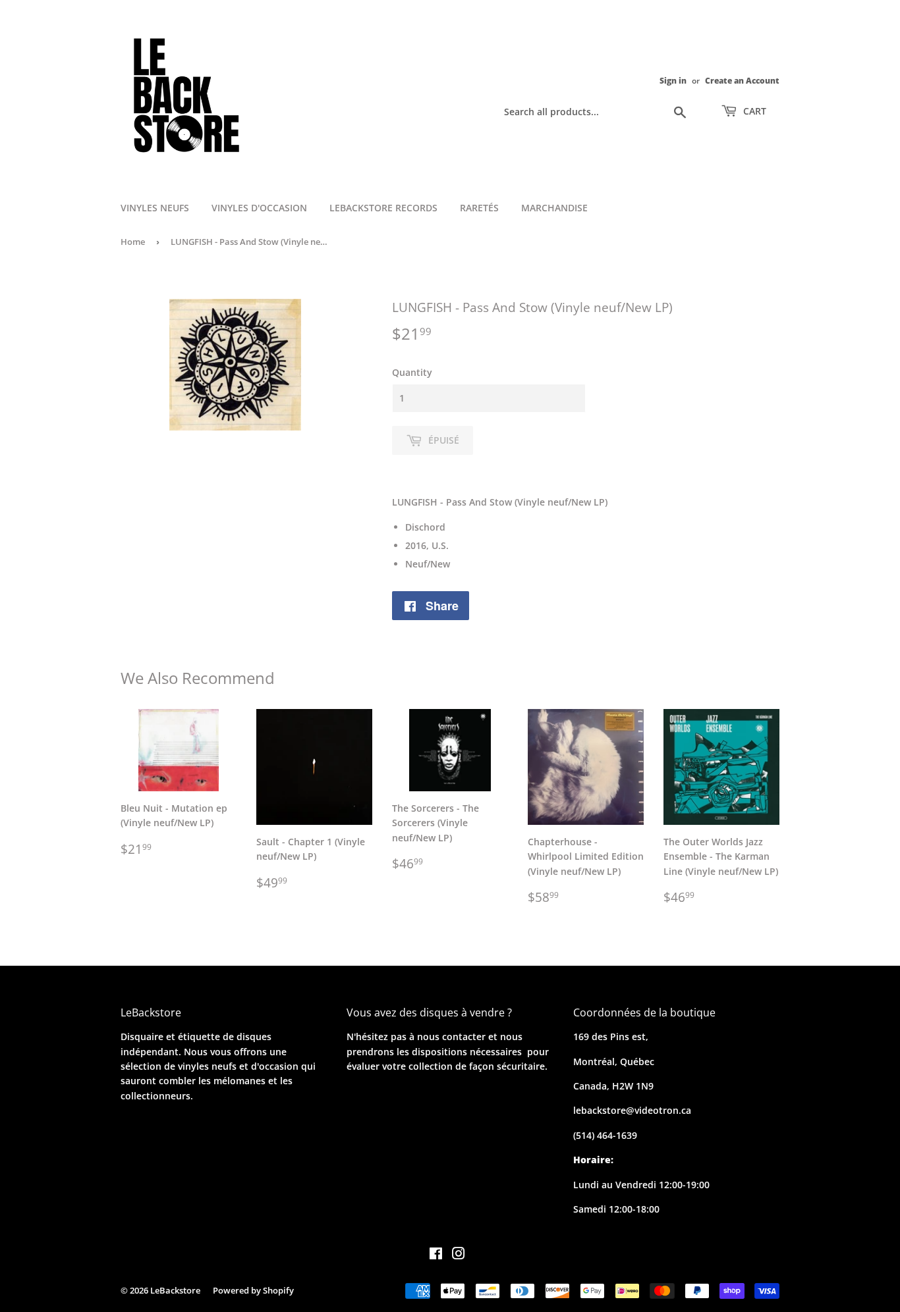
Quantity (412, 372)
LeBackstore (175, 1290)
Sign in (673, 80)
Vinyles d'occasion (259, 207)
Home (133, 242)
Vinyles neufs (155, 207)
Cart (753, 111)
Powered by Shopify (253, 1290)
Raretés (479, 207)
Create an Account (742, 80)
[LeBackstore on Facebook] (436, 1255)
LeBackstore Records (383, 207)
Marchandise (554, 207)
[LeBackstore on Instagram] (458, 1255)
